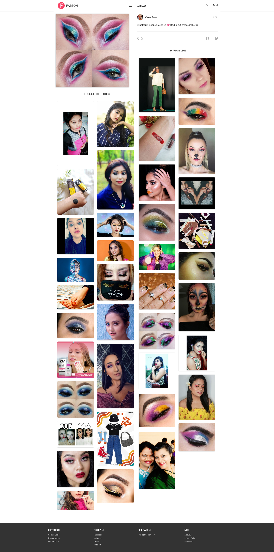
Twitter (96, 541)
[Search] (207, 5)
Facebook (98, 535)
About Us (188, 535)
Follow (214, 17)
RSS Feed (189, 541)
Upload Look (53, 535)
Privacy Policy (190, 538)
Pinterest (97, 545)
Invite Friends (53, 541)
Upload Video (54, 538)
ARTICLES (141, 6)
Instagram (98, 538)
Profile (216, 5)
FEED (130, 6)
